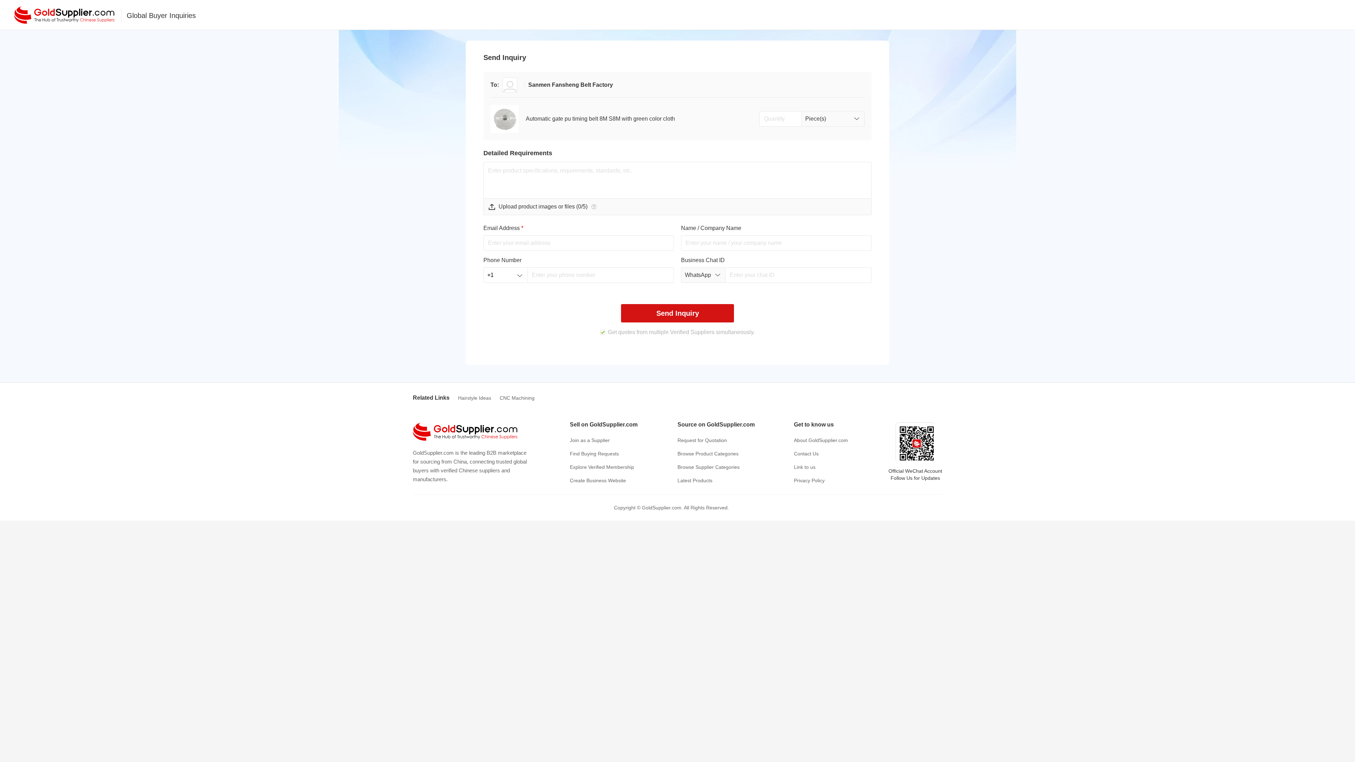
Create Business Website (598, 480)
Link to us (804, 467)
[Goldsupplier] (64, 15)
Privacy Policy (809, 480)
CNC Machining (517, 398)
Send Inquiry (677, 313)
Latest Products (695, 480)
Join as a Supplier (590, 440)
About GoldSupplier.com (821, 440)
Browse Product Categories (708, 453)
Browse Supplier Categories (709, 467)
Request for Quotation (702, 440)
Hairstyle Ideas (474, 398)
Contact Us (806, 453)
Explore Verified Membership (602, 467)
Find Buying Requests (594, 453)
